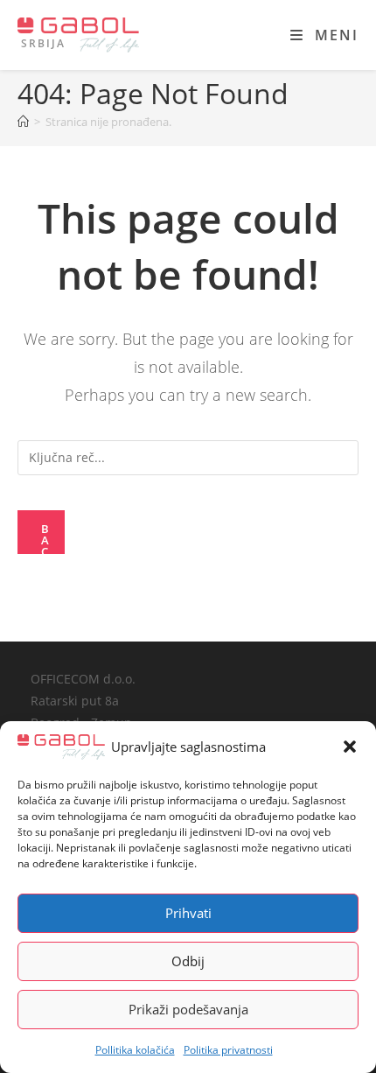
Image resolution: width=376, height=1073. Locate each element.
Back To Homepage (46, 537)
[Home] (23, 122)
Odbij (188, 961)
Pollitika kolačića (135, 1049)
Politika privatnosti (228, 1049)
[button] (350, 746)
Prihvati (188, 913)
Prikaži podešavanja (188, 1009)
